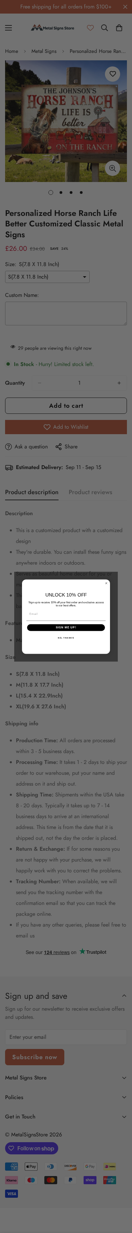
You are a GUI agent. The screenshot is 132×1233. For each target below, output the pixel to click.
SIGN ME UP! (66, 627)
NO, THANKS (66, 637)
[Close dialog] (106, 583)
